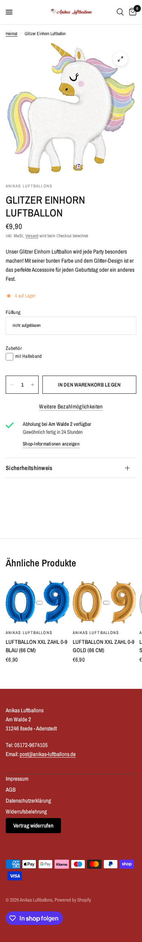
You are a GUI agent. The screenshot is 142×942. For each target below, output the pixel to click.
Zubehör (14, 348)
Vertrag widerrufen (33, 825)
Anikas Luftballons (29, 632)
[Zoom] (120, 59)
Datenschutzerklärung (28, 800)
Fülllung (13, 312)
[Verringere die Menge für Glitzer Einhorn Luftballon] (11, 384)
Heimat (11, 34)
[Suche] (120, 12)
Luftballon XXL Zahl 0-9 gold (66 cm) (103, 646)
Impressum (17, 779)
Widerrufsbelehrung (26, 811)
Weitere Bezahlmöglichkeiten (71, 406)
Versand (31, 236)
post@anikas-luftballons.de (48, 754)
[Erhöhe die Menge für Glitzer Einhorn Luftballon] (32, 384)
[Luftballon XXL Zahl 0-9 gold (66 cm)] (105, 602)
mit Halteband (28, 356)
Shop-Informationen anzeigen (51, 444)
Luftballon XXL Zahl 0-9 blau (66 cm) (36, 646)
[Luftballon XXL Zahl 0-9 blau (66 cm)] (38, 602)
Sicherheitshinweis (29, 468)
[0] (131, 12)
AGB (11, 790)
